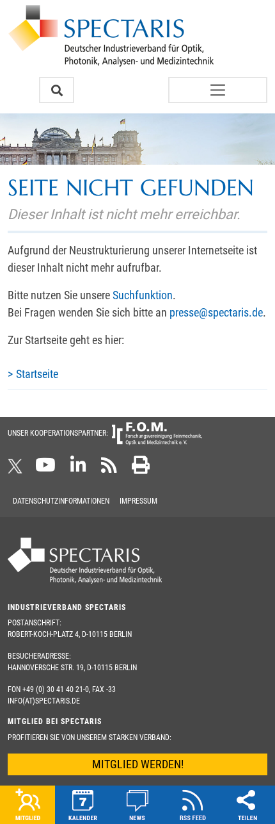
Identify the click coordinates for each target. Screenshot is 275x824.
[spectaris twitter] (17, 469)
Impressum (138, 501)
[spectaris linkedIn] (78, 469)
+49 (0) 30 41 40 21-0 (55, 689)
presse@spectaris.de (216, 312)
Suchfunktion (143, 295)
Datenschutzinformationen (61, 501)
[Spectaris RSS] (109, 469)
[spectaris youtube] (45, 469)
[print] (140, 469)
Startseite (37, 374)
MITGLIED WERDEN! (138, 764)
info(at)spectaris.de (44, 700)
